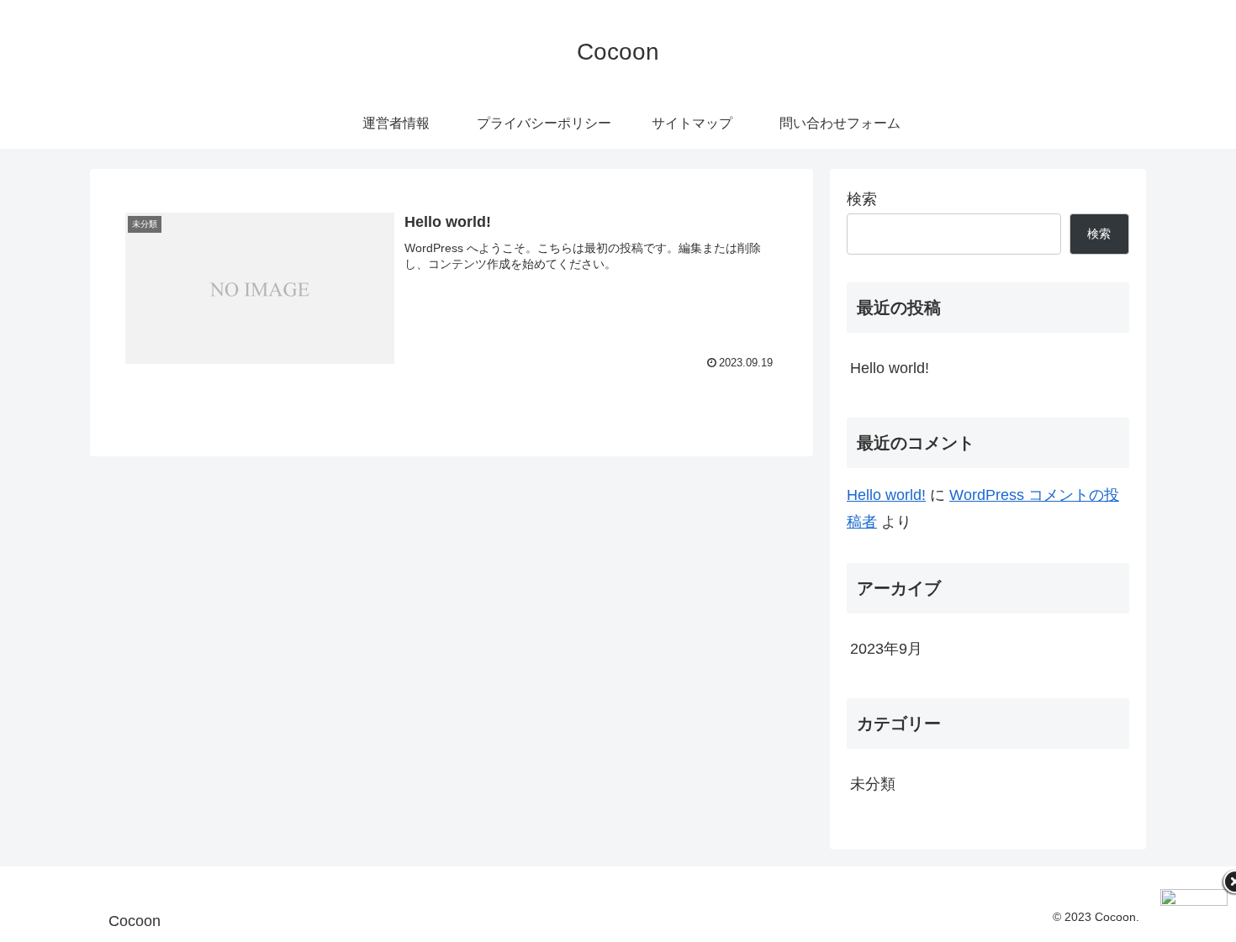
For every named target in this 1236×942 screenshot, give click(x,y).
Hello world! (889, 368)
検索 (862, 199)
